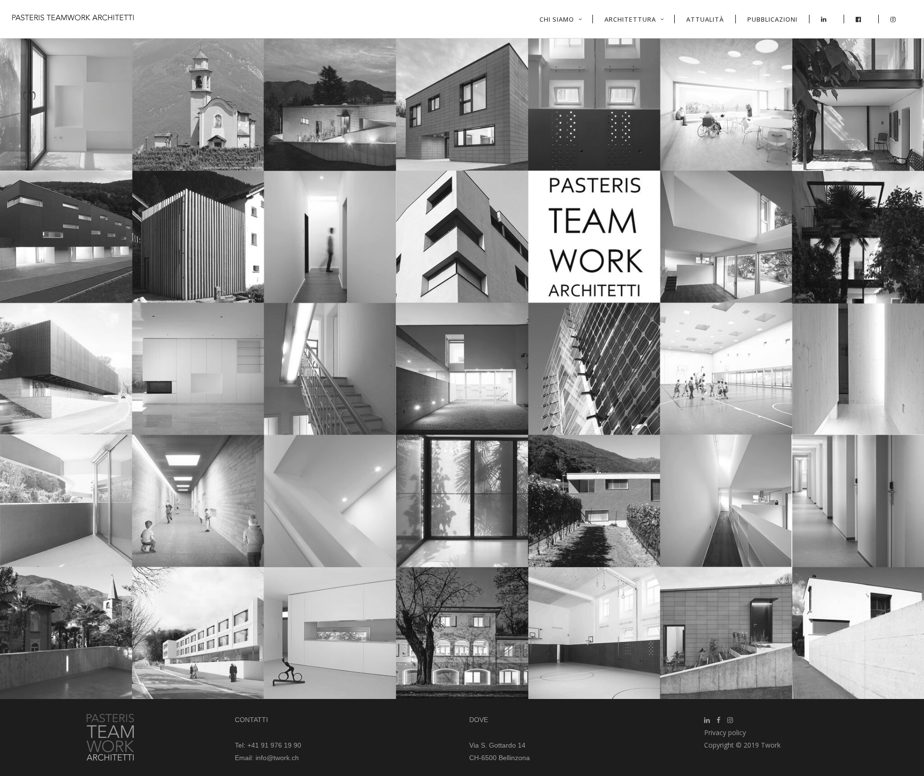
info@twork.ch (277, 758)
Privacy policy (725, 732)
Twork (771, 745)
